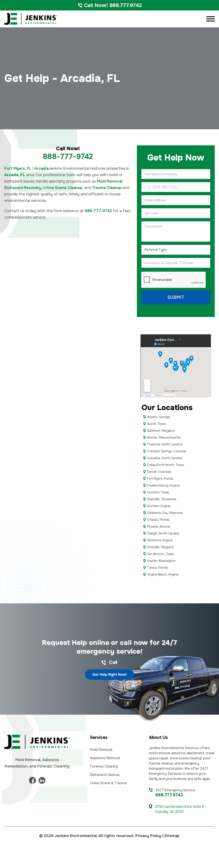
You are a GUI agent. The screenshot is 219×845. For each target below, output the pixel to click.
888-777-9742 (68, 156)
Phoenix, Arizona (158, 526)
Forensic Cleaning (104, 766)
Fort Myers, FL (17, 168)
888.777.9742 (169, 795)
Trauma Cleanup (107, 187)
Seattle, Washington (161, 561)
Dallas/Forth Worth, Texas (165, 465)
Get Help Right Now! (109, 674)
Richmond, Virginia (159, 540)
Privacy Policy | (149, 835)
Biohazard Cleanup (104, 774)
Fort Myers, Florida (160, 479)
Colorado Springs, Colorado (166, 451)
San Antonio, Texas (160, 554)
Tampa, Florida (157, 568)
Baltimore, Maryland (160, 431)
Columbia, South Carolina (164, 458)
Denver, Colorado (159, 472)
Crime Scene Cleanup (62, 187)
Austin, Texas (156, 424)
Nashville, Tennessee (161, 499)
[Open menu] (210, 18)
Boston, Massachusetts (164, 437)
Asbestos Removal (105, 758)
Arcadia (41, 168)
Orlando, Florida (158, 520)
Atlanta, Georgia (158, 417)
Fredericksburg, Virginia (163, 485)
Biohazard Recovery (22, 187)
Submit (175, 297)
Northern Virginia (158, 506)
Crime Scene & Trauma (108, 783)
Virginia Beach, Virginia (163, 574)
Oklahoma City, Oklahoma (165, 513)
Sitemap (171, 835)
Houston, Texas (158, 492)
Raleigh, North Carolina (163, 533)
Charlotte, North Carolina (164, 444)
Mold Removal (109, 181)
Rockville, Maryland (160, 547)
